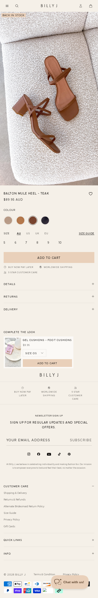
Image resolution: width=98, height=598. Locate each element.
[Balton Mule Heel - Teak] (32, 220)
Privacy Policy (12, 519)
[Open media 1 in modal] (49, 98)
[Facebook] (38, 454)
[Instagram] (28, 454)
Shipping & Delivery (15, 493)
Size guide (86, 233)
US (28, 233)
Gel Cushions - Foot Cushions (47, 340)
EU (46, 233)
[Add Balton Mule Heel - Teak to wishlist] (90, 194)
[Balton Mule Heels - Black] (45, 220)
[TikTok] (59, 454)
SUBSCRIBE (81, 439)
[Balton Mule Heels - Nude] (8, 220)
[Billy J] (49, 6)
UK (37, 233)
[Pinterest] (69, 454)
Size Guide (10, 513)
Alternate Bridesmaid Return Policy (24, 506)
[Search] (17, 6)
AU (19, 233)
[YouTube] (49, 454)
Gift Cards (9, 526)
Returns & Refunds (15, 499)
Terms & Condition (44, 574)
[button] (7, 6)
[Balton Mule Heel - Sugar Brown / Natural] (20, 220)
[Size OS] (34, 353)
